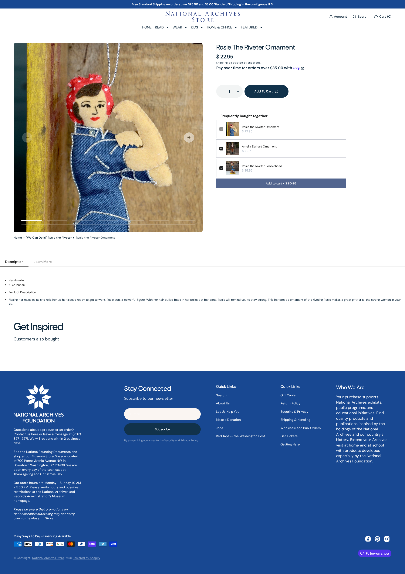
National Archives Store (48, 558)
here (34, 434)
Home (18, 238)
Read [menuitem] (159, 27)
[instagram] (386, 539)
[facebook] (368, 539)
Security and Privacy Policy (181, 440)
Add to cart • (281, 183)
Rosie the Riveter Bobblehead (262, 166)
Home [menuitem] (147, 27)
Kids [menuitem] (194, 27)
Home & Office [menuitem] (219, 27)
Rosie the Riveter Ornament (260, 127)
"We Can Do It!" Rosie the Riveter (49, 238)
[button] (338, 16)
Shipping (222, 62)
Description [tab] (14, 261)
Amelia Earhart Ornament (259, 146)
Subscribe (162, 429)
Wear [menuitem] (177, 27)
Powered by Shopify (86, 558)
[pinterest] (377, 539)
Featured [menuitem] (249, 27)
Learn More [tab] (43, 261)
